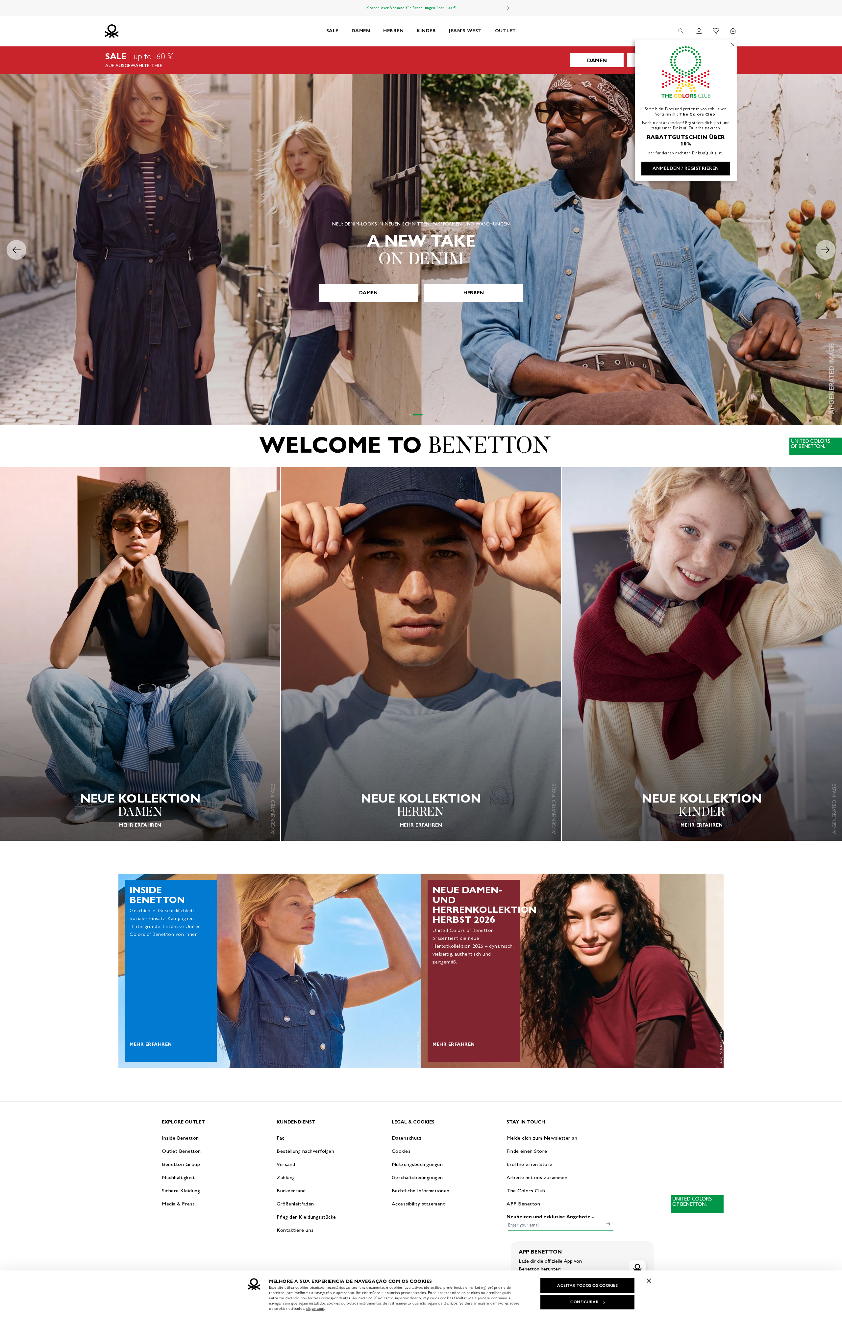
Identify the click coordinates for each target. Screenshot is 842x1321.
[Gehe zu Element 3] (421, 414)
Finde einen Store (527, 1151)
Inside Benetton (180, 1138)
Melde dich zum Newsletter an (542, 1138)
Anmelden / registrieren (686, 168)
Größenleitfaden (295, 1204)
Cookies (401, 1151)
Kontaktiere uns (295, 1230)
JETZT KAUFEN (421, 293)
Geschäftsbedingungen (417, 1177)
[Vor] (508, 8)
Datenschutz (407, 1138)
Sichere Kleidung (181, 1190)
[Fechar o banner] (649, 1280)
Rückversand (291, 1190)
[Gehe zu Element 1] (410, 414)
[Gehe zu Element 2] (413, 414)
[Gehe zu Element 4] (428, 414)
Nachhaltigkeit (178, 1177)
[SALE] (421, 60)
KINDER (426, 31)
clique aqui (315, 1308)
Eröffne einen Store (530, 1164)
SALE (332, 31)
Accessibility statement (418, 1204)
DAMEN (361, 31)
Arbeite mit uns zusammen (537, 1177)
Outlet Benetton (181, 1151)
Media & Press (178, 1204)
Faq (281, 1138)
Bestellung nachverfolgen (305, 1151)
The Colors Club (526, 1190)
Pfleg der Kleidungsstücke (306, 1217)
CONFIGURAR (584, 1302)
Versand (286, 1164)
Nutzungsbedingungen (417, 1164)
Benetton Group (181, 1164)
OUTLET (505, 31)
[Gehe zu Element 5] (432, 414)
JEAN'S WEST (465, 31)
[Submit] (608, 1223)
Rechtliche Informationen (421, 1190)
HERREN (393, 31)
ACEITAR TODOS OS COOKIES (587, 1285)
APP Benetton (523, 1204)
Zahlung (286, 1177)
